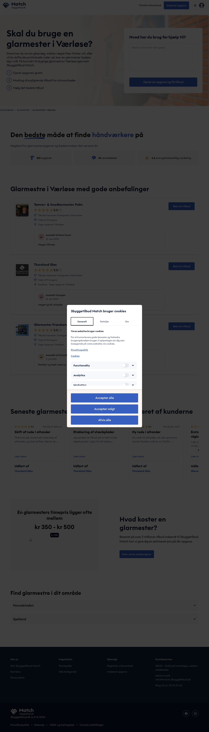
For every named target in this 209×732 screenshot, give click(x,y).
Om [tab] (127, 321)
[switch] (125, 365)
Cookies (75, 355)
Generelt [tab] (82, 321)
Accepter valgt (104, 409)
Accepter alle (104, 398)
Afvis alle (104, 420)
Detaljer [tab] (104, 321)
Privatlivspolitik (79, 349)
